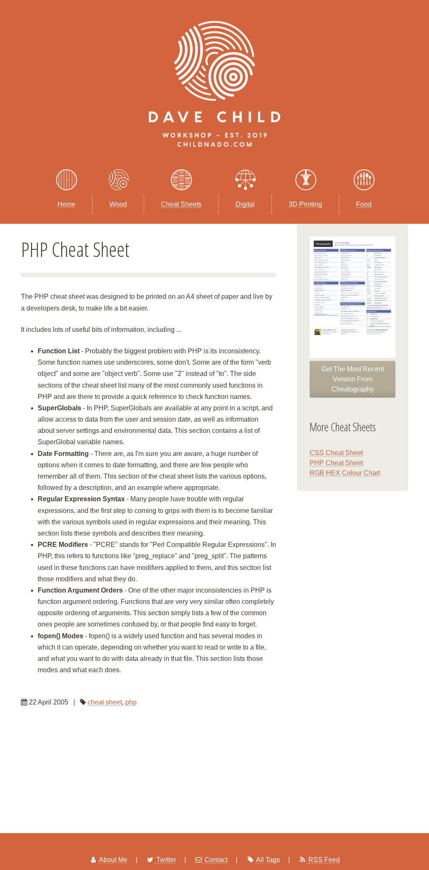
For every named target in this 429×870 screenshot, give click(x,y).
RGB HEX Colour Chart (345, 472)
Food (364, 204)
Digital (245, 204)
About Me (112, 859)
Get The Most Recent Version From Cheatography (352, 379)
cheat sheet (105, 702)
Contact (215, 859)
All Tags (267, 859)
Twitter (165, 859)
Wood (118, 204)
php (131, 702)
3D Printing (305, 204)
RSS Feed (323, 859)
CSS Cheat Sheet (336, 452)
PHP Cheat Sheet (336, 462)
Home (66, 204)
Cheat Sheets (181, 204)
